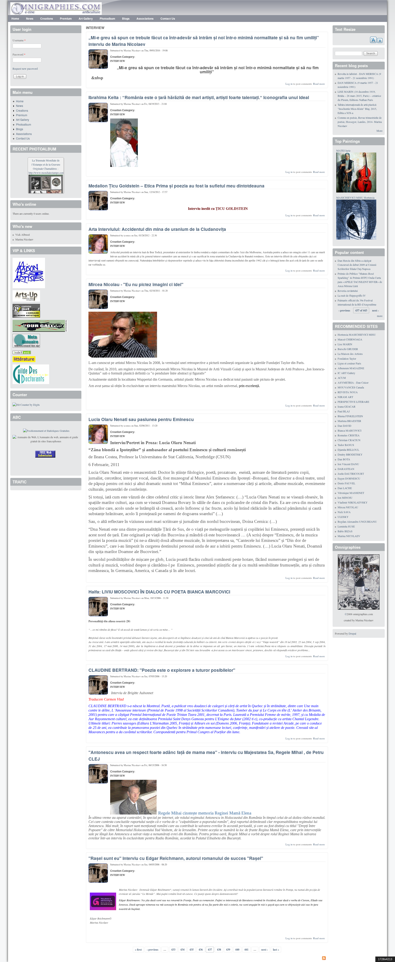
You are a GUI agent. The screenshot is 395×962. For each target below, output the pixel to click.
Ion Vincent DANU (348, 464)
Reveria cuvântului (348, 291)
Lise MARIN (345, 344)
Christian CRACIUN (349, 440)
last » (276, 949)
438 (219, 949)
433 (173, 949)
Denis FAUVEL (346, 483)
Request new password (25, 68)
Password (19, 54)
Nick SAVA (344, 512)
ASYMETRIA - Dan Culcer (353, 382)
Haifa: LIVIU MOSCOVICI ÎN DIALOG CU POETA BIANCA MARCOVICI (159, 591)
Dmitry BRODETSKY (350, 454)
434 (182, 949)
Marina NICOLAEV (349, 536)
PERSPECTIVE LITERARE (353, 401)
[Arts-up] (26, 295)
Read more (319, 83)
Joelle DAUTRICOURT (351, 473)
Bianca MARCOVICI (349, 430)
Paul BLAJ (344, 411)
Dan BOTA (344, 459)
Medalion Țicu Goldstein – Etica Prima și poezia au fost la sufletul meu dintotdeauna (176, 185)
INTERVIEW (117, 61)
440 (237, 949)
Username (19, 40)
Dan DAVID (344, 425)
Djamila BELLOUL (348, 449)
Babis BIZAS (345, 531)
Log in (289, 83)
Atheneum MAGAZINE (351, 368)
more (379, 316)
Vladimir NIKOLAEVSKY (353, 502)
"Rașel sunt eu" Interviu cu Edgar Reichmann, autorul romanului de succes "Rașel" (175, 858)
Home (15, 18)
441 (246, 949)
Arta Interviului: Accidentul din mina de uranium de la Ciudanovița (157, 229)
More (379, 130)
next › (264, 949)
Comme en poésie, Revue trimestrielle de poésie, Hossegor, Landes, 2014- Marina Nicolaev (360, 122)
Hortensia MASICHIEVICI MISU (357, 334)
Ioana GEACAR (346, 406)
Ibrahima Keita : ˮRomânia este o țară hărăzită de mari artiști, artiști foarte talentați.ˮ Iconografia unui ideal (198, 97)
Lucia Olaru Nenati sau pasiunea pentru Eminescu (141, 419)
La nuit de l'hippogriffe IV (352, 295)
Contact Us (167, 18)
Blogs (126, 18)
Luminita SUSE (346, 526)
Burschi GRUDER (348, 349)
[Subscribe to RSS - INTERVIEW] (207, 958)
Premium (66, 18)
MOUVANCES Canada (351, 387)
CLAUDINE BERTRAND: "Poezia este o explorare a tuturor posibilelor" (161, 670)
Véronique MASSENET (351, 493)
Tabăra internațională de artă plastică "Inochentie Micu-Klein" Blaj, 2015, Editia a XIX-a (357, 109)
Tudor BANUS (346, 445)
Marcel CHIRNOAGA (350, 339)
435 (191, 949)
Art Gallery (86, 18)
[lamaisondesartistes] (29, 272)
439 (228, 949)
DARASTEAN (346, 469)
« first (138, 949)
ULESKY (343, 517)
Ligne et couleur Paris (349, 363)
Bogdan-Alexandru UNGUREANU (357, 521)
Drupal (352, 633)
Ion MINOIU (345, 497)
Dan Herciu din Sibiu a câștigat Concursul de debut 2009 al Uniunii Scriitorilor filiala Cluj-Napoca (357, 265)
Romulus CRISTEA (349, 435)
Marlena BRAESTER (349, 421)
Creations (46, 18)
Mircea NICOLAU (348, 507)
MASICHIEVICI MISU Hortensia (355, 197)
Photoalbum (107, 18)
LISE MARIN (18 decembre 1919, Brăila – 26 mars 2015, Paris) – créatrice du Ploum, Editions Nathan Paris (359, 96)
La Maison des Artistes (350, 354)
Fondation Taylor (347, 358)
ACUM (342, 378)
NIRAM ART (345, 397)
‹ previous (152, 949)
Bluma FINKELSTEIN (350, 416)
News (29, 18)
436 (201, 949)
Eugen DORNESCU (349, 478)
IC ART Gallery (346, 373)
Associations (145, 18)
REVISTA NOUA (348, 392)
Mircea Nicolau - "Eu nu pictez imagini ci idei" (135, 284)
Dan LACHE (345, 488)
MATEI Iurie (343, 150)
